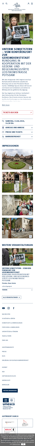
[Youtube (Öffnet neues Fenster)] (3, 308)
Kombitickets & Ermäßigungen (12, 323)
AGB (3, 371)
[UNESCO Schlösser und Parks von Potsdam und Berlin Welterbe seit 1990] (9, 404)
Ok (23, 444)
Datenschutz (6, 380)
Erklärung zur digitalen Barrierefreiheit (15, 360)
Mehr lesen (6, 105)
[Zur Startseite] (16, 7)
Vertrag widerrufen (10, 390)
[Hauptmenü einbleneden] (3, 4)
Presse (4, 351)
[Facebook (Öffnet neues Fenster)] (13, 308)
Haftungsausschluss (9, 376)
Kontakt (4, 367)
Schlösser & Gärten (8, 318)
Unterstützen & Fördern (10, 331)
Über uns (5, 340)
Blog (3, 356)
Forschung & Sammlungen (10, 327)
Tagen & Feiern (6, 336)
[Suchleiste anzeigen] (6, 4)
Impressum (5, 385)
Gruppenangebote (8, 347)
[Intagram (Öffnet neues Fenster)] (8, 308)
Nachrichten (6, 314)
